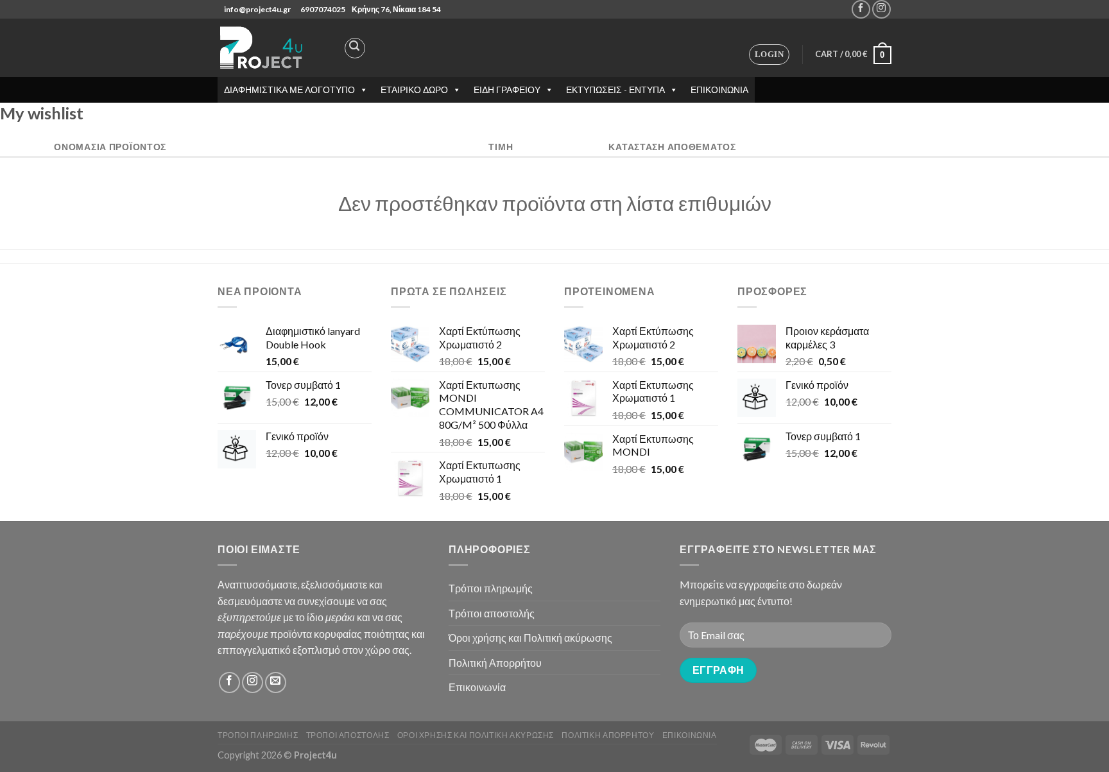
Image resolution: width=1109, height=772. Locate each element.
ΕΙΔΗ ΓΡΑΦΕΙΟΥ (507, 89)
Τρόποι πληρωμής (491, 588)
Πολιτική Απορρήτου (495, 662)
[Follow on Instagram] (881, 9)
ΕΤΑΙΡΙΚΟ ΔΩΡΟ (414, 89)
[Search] (355, 48)
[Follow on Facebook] (861, 9)
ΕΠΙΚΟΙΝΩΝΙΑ (719, 89)
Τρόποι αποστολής (492, 613)
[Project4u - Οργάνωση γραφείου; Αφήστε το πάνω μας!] (262, 48)
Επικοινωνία (477, 687)
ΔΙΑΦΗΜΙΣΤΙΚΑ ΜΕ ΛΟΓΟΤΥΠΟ (289, 89)
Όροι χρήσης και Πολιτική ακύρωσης (530, 637)
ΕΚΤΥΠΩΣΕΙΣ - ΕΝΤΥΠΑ (615, 89)
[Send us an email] (275, 682)
